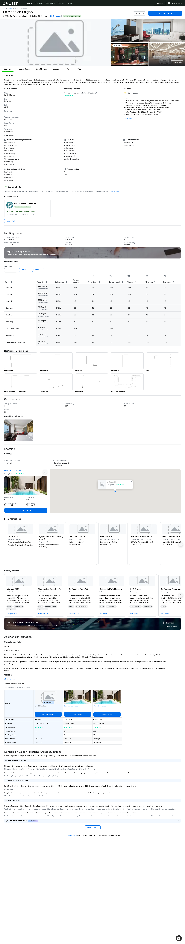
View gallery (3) (177, 62)
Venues (29, 3)
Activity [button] (9, 606)
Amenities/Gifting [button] (135, 606)
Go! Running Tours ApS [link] (79, 589)
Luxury (69, 3)
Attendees (8, 267)
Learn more (114, 191)
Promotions (39, 3)
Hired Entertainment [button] (50, 606)
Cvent (3, 8)
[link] (19, 581)
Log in (180, 3)
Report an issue (70, 835)
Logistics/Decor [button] (18, 606)
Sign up (174, 3)
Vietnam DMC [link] (13, 589)
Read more (128, 118)
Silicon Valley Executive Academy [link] (50, 589)
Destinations (50, 3)
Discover (61, 3)
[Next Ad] (45, 472)
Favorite (141, 13)
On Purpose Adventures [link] (171, 589)
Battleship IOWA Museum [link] (110, 589)
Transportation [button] (11, 609)
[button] (55, 42)
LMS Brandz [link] (135, 589)
